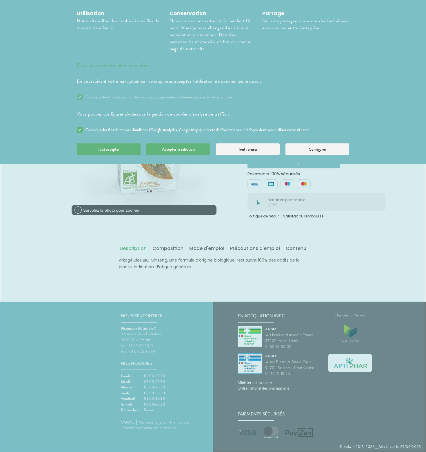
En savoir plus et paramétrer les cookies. (113, 65)
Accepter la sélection (178, 149)
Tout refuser (248, 149)
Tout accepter (109, 149)
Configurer (317, 149)
